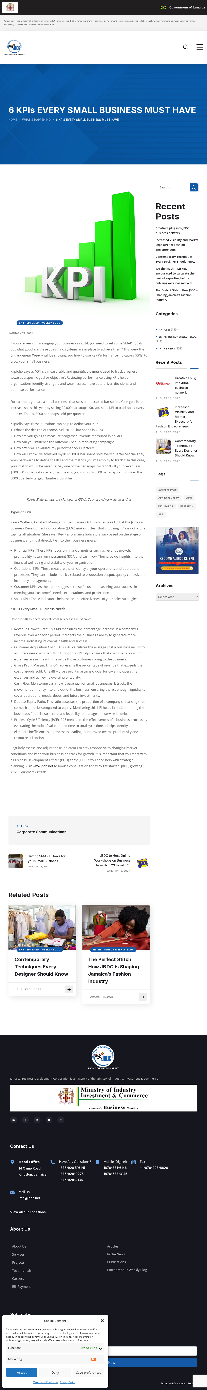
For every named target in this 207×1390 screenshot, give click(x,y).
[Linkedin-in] (13, 1120)
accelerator (167, 490)
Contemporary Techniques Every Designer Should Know (41, 966)
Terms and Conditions (45, 1382)
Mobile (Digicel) (115, 1161)
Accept (22, 1372)
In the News (167, 348)
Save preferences (88, 1372)
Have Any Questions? (75, 1161)
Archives (164, 585)
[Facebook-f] (25, 1120)
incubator (165, 506)
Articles (164, 329)
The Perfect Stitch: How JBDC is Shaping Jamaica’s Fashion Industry (113, 970)
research (186, 506)
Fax (142, 1161)
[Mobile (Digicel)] (97, 1162)
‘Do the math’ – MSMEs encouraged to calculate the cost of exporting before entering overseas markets (175, 276)
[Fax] (133, 1162)
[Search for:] (177, 187)
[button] (102, 1321)
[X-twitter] (37, 1120)
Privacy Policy (67, 1382)
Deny (55, 1372)
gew (189, 498)
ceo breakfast (168, 498)
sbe (160, 514)
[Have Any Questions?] (53, 1162)
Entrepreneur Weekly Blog (39, 322)
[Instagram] (60, 1120)
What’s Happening (36, 119)
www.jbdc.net (43, 766)
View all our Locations (28, 1212)
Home (12, 119)
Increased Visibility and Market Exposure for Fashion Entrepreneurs (177, 245)
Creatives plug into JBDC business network (172, 230)
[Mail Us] (12, 1192)
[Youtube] (49, 1120)
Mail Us (24, 1192)
